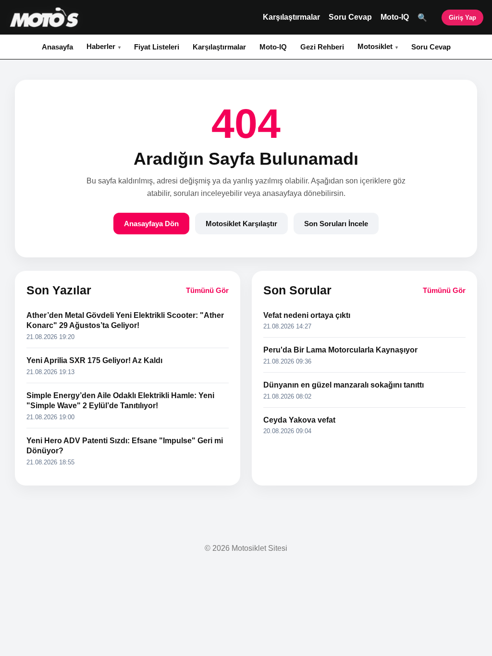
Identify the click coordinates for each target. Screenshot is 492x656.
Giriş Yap (462, 17)
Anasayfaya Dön (151, 223)
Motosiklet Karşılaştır (241, 223)
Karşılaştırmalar (291, 17)
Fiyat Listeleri (156, 47)
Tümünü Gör (207, 290)
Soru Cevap (350, 17)
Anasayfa (57, 47)
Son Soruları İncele (336, 223)
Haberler (100, 46)
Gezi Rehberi (322, 47)
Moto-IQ (395, 17)
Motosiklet (375, 46)
